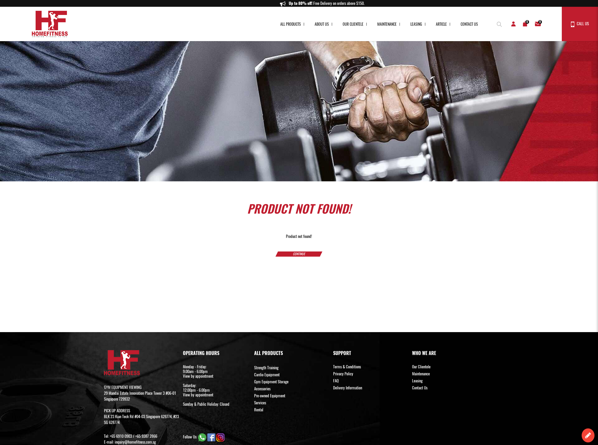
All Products (290, 24)
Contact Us (469, 24)
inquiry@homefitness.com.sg (135, 442)
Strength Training (266, 367)
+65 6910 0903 (121, 436)
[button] (499, 23)
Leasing (416, 24)
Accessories (262, 388)
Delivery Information (347, 388)
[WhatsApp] (202, 437)
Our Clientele (353, 24)
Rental (258, 410)
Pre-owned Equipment (269, 395)
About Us (322, 24)
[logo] (50, 24)
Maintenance (387, 24)
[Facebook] (211, 437)
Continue (299, 254)
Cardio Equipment (267, 374)
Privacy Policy (343, 374)
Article (441, 24)
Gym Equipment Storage (271, 381)
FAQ (336, 381)
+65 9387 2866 (146, 436)
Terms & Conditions (347, 367)
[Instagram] (220, 437)
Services (260, 403)
